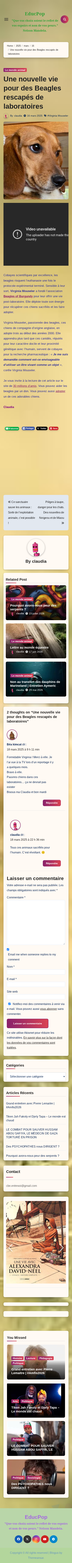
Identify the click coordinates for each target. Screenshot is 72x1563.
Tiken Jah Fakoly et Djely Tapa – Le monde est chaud (35, 1409)
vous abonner (48, 1008)
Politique (18, 1363)
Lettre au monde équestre (29, 647)
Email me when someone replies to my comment (32, 957)
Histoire (17, 1358)
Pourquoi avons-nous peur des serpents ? (32, 1155)
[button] (10, 1248)
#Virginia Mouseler (58, 115)
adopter (60, 391)
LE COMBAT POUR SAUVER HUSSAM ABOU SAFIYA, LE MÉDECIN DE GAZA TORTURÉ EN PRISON (32, 1133)
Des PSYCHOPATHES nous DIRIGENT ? (32, 1146)
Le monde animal (15, 70)
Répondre (52, 802)
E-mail (12, 979)
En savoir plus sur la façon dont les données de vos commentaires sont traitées (34, 1042)
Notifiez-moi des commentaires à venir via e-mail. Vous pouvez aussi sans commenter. (35, 1009)
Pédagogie (45, 1358)
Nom (11, 966)
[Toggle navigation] (6, 19)
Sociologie (34, 1477)
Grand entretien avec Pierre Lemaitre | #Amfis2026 (31, 1371)
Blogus (54, 1552)
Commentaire (16, 897)
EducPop (35, 13)
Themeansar (36, 1557)
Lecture (30, 1358)
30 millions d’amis (25, 386)
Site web (12, 991)
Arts (15, 1401)
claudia (18, 115)
